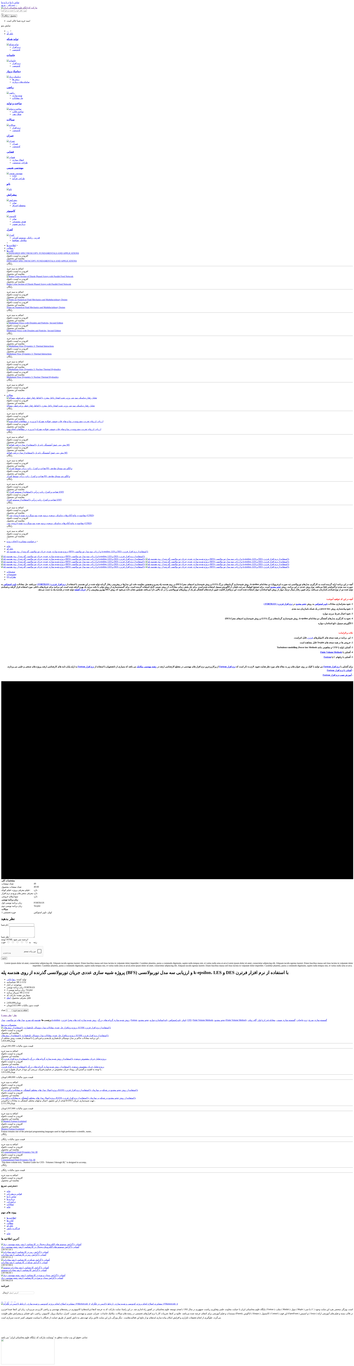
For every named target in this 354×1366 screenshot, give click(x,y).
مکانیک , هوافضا (19, 240)
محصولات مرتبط (8, 1025)
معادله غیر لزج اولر (266, 1020)
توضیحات (11, 572)
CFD (14, 176)
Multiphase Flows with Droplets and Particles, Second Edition (34, 330)
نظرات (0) (11, 577)
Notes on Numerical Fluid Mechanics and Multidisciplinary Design (36, 307)
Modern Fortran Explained (12, 1129)
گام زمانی (252, 1020)
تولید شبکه (12, 39)
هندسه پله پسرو (33, 1020)
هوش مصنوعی (19, 221)
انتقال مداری (18, 160)
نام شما (4, 925)
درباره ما (11, 1199)
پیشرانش (12, 194)
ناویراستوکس (175, 1020)
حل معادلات (17, 98)
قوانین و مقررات (14, 1194)
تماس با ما (11, 1196)
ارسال (5, 1292)
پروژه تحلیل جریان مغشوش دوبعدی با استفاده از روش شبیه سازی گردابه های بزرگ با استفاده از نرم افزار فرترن (52, 1067)
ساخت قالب (18, 111)
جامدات (11, 55)
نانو (8, 183)
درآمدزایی (11, 1202)
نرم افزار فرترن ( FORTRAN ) (51, 584)
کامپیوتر (11, 210)
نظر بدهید (7, 1015)
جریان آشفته (80, 589)
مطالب (10, 1223)
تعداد (3, 1010)
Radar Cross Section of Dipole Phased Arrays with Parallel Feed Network (39, 284)
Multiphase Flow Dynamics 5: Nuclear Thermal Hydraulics (32, 377)
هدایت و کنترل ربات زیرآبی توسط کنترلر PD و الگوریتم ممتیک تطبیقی (38, 476)
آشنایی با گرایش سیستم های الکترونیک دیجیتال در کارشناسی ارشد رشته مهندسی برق (40, 1247)
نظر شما (5, 937)
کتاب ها (10, 1220)
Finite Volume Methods (331, 652)
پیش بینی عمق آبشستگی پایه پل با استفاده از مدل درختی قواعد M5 (37, 453)
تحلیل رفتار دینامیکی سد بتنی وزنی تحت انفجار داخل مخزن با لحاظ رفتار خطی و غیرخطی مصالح (51, 406)
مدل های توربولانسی (15, 1020)
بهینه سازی (17, 95)
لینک (9, 998)
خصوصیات (11, 574)
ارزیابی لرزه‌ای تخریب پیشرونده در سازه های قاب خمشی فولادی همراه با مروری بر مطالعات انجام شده (54, 429)
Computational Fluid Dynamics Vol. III (18, 1160)
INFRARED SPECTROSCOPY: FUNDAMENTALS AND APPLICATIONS (42, 261)
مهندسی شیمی (15, 167)
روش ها (15, 79)
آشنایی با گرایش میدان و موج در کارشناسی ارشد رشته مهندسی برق (32, 1278)
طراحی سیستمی (20, 162)
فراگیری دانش (13, 1228)
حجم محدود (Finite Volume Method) (230, 1020)
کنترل (10, 229)
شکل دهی (16, 114)
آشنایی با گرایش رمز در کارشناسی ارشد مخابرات (23, 1255)
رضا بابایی (11, 979)
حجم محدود (275, 587)
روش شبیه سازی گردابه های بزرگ (114, 1020)
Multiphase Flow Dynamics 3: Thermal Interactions (29, 354)
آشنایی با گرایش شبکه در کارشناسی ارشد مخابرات (24, 1262)
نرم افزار (16, 47)
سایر (14, 203)
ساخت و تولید (14, 103)
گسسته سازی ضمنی (286, 1020)
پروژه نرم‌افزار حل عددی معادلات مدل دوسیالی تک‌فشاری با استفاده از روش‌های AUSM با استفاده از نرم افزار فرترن (55, 1035)
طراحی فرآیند (18, 178)
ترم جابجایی (302, 1020)
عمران (10, 135)
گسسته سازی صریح (318, 1020)
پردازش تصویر (18, 224)
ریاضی (10, 87)
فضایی (10, 151)
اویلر (184, 1020)
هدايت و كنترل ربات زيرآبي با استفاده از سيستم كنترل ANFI (34, 500)
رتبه (35, 942)
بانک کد (10, 549)
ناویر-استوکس (9, 584)
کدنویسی (16, 50)
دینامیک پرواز (14, 71)
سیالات (11, 119)
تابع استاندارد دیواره (158, 1020)
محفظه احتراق (19, 205)
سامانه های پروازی (20, 82)
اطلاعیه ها (11, 1218)
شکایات (10, 1204)
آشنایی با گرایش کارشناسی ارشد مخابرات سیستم (24, 1270)
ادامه (4, 958)
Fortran (327, 657)
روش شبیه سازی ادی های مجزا (82, 1020)
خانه (9, 546)
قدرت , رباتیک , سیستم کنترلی (26, 238)
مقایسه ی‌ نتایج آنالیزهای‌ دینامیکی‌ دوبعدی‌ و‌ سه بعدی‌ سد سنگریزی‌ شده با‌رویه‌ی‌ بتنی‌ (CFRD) (49, 523)
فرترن (310, 638)
